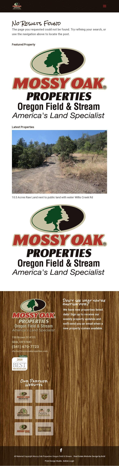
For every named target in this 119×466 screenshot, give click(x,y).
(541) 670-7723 (25, 346)
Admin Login (68, 461)
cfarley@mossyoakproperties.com (30, 351)
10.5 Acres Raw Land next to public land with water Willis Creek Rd (52, 197)
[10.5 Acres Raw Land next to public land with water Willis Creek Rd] (59, 192)
